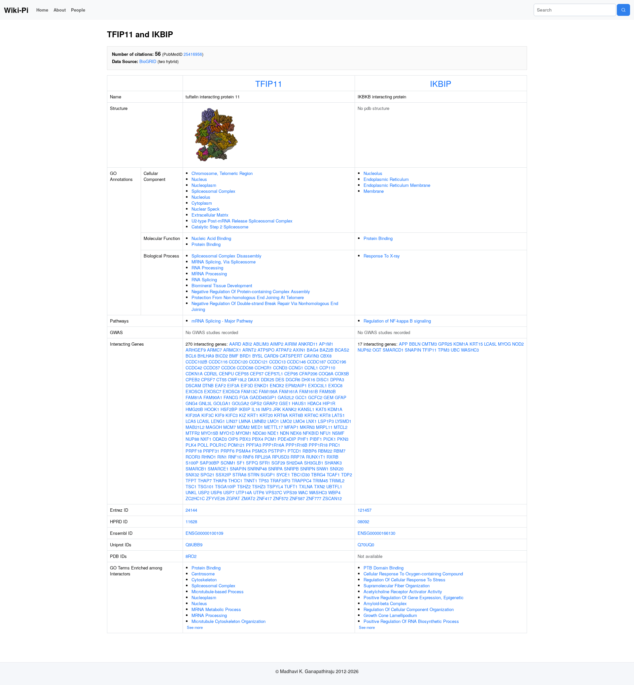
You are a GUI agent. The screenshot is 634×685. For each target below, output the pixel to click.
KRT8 (325, 415)
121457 (364, 510)
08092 (363, 521)
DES (279, 379)
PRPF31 (211, 451)
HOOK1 (211, 409)
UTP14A (244, 492)
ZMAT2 (248, 498)
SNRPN (307, 468)
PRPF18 (194, 451)
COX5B (342, 373)
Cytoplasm (202, 203)
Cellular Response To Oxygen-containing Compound (413, 573)
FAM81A (194, 397)
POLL (202, 445)
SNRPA (275, 468)
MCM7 (229, 427)
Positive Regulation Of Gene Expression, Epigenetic (414, 597)
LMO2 (286, 421)
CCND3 (280, 367)
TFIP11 (268, 83)
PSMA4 (243, 451)
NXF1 (205, 439)
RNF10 (234, 457)
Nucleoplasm (204, 185)
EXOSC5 (194, 391)
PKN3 (342, 439)
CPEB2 (193, 379)
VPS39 (290, 492)
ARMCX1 (232, 350)
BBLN (414, 344)
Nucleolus (201, 197)
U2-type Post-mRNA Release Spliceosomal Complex (242, 221)
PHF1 (303, 439)
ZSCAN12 (332, 498)
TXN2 (319, 486)
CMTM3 (429, 344)
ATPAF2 (284, 350)
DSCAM (193, 385)
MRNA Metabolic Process (216, 609)
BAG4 (312, 350)
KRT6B (296, 415)
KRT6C (311, 415)
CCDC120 (238, 362)
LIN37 (231, 421)
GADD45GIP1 (263, 397)
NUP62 (364, 350)
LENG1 (218, 421)
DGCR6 (293, 379)
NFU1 (325, 433)
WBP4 (334, 492)
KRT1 (252, 415)
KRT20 (266, 415)
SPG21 (207, 474)
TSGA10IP (225, 486)
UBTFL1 (334, 486)
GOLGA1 (221, 403)
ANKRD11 (308, 344)
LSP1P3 (326, 421)
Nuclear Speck (206, 209)
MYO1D (227, 433)
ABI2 (247, 344)
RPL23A (263, 457)
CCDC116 (218, 362)
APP (403, 344)
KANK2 (289, 409)
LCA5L (203, 421)
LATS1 (338, 415)
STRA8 (239, 474)
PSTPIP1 (277, 451)
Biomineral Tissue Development (222, 285)
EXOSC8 (231, 391)
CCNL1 (311, 367)
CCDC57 (211, 367)
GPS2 (256, 403)
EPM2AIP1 (296, 385)
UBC (455, 350)
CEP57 (257, 373)
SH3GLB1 (313, 463)
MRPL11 (324, 427)
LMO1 (273, 421)
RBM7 (339, 451)
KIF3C (207, 415)
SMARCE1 (218, 468)
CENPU (226, 373)
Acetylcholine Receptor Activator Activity (403, 591)
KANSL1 (306, 409)
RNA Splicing (204, 279)
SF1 (241, 463)
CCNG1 (296, 367)
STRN (253, 474)
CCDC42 (194, 367)
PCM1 (270, 439)
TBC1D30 (300, 474)
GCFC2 (315, 397)
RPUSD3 (280, 457)
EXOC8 (335, 385)
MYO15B (209, 433)
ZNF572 (280, 498)
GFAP (340, 397)
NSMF (338, 433)
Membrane (374, 191)
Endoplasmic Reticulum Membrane (397, 185)
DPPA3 (337, 379)
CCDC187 (316, 362)
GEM (329, 397)
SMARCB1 (196, 468)
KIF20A (193, 415)
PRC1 (334, 445)
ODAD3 (220, 439)
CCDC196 (336, 362)
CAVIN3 (311, 356)
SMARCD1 (393, 350)
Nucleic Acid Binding (211, 238)
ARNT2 (249, 350)
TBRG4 (318, 474)
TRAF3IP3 (280, 480)
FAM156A (268, 391)
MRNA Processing (209, 273)
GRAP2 (270, 403)
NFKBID (311, 433)
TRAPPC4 (301, 480)
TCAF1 (333, 474)
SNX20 (336, 468)
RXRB (332, 457)
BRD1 (245, 356)
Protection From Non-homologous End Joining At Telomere (248, 297)
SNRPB (291, 468)
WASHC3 (318, 492)
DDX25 (267, 379)
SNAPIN (238, 468)
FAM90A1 (212, 397)
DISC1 (322, 379)
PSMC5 (259, 451)
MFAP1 (291, 427)
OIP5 (233, 439)
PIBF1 (316, 439)
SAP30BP (209, 463)
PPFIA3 (253, 445)
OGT (376, 350)
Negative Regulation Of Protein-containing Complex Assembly (251, 291)
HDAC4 (314, 403)
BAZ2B (327, 350)
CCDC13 (277, 362)
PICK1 (329, 439)
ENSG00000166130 (376, 533)
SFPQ (252, 463)
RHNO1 (208, 457)
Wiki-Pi (16, 10)
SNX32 (192, 474)
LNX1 (311, 421)
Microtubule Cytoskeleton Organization (228, 621)
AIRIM (291, 344)
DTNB (208, 385)
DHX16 (308, 379)
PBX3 (245, 439)
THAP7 (205, 480)
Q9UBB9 (194, 544)
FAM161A (288, 391)
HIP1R (329, 403)
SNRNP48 (257, 468)
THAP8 (220, 480)
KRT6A (281, 415)
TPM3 (443, 350)
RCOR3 (193, 457)
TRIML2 (336, 480)
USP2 (203, 492)
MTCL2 (340, 427)
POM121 (236, 445)
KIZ (242, 415)
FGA (243, 397)
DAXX (254, 379)
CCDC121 (258, 362)
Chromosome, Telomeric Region (222, 173)
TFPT (191, 480)
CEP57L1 (274, 373)
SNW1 (322, 468)
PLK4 (191, 445)
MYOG (504, 344)
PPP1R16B (296, 445)
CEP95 (291, 373)
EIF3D (247, 385)
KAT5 (321, 409)
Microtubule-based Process (218, 591)
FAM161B (308, 391)
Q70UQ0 (366, 544)
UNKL (191, 492)
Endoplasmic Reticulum (386, 179)
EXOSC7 (212, 391)
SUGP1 (268, 474)
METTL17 (273, 427)
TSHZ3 (258, 486)
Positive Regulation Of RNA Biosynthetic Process (411, 621)
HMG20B (194, 409)
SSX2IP (223, 474)
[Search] (623, 10)
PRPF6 (227, 451)
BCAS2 (342, 350)
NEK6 (295, 433)
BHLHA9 (205, 356)
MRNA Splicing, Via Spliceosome (224, 261)
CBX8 (326, 356)
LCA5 (191, 421)
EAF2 (220, 385)
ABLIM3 (261, 344)
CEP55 (242, 373)
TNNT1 (250, 480)
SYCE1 (283, 474)
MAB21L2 (195, 427)
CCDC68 (245, 367)
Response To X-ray (382, 256)
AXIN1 (299, 350)
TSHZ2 (244, 486)
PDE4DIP (287, 439)
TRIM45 (320, 480)
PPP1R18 (318, 445)
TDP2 (346, 474)
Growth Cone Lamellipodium (390, 615)
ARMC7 (214, 350)
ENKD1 (261, 385)
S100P (192, 463)
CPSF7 (208, 379)
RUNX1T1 (315, 457)
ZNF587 (297, 498)
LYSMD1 (343, 421)
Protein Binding (206, 244)
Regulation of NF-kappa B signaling (397, 321)
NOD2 (518, 344)
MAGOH (214, 427)
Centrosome (203, 573)
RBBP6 (309, 451)
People (78, 10)
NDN (284, 433)
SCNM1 (228, 463)
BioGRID (147, 61)
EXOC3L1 (317, 385)
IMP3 (266, 409)
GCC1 (301, 397)
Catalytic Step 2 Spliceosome (220, 226)
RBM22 (325, 451)
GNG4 (191, 403)
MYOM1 (243, 433)
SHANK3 (333, 463)
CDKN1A (194, 373)
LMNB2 (259, 421)
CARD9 (271, 356)
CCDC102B (196, 362)
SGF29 (278, 463)
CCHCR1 (263, 367)
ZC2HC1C (195, 498)
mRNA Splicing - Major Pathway (222, 321)
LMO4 (299, 421)
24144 (191, 510)
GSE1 (285, 403)
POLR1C (218, 445)
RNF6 (248, 457)
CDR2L (211, 373)
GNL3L (205, 403)
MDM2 (243, 427)
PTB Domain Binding (384, 568)
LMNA (245, 421)
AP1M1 (326, 344)
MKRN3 (307, 427)
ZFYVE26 (215, 498)
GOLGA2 (240, 403)
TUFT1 (291, 486)
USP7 (228, 492)
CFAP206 (308, 373)
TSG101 (206, 486)
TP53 (264, 480)
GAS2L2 (286, 397)
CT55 (221, 379)
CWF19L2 (237, 379)
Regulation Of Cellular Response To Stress (404, 579)
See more (195, 627)
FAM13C (249, 391)
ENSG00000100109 (204, 533)
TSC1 (191, 486)
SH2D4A (294, 463)
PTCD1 (294, 451)
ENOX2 (277, 385)
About (59, 10)
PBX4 (257, 439)
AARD (235, 344)
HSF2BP (229, 409)
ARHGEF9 (196, 350)
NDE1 (273, 433)
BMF (233, 356)
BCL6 (191, 356)
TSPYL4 (275, 486)
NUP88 (192, 439)
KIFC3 (232, 415)
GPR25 (445, 344)
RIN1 (222, 457)
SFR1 (264, 463)
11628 (191, 521)
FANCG (231, 397)
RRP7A (298, 457)
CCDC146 (296, 362)
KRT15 (476, 344)
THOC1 (235, 480)
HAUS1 (299, 403)
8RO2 (191, 556)
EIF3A (233, 385)
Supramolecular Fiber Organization (397, 585)
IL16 (256, 409)
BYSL (257, 356)
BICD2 (221, 356)
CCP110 (327, 367)
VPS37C (273, 492)
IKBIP (440, 83)
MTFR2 (193, 433)
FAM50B (327, 391)
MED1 (257, 427)
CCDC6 (228, 367)
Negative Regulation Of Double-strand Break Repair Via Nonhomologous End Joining (265, 306)
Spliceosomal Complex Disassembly (227, 256)
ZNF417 (264, 498)
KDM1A (335, 409)
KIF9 (219, 415)
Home (42, 10)
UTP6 (258, 492)
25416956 (193, 54)
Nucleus (199, 179)
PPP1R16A (273, 445)
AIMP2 (276, 344)
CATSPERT (291, 356)
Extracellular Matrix (210, 215)
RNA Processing (207, 267)
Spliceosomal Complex (213, 191)
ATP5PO (266, 350)
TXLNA (306, 486)
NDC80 (259, 433)
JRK (277, 409)
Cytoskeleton (204, 579)
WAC (303, 492)
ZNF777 (313, 498)
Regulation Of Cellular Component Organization (409, 609)
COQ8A (326, 373)
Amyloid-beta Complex (385, 603)
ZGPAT (233, 498)
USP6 (216, 492)
